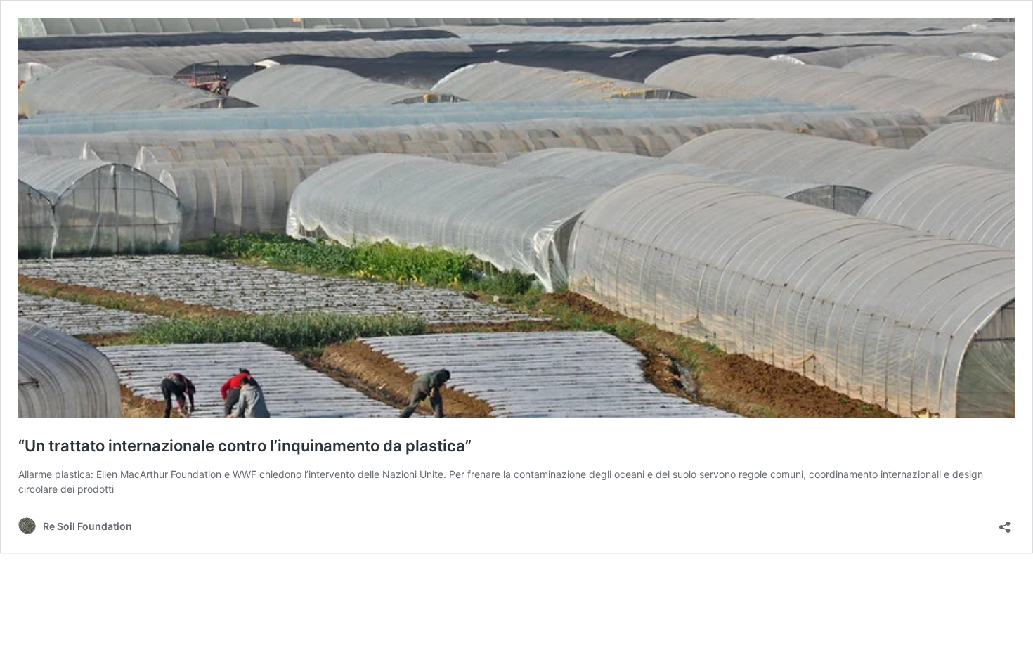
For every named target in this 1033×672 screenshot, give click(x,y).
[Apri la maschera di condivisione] (1005, 523)
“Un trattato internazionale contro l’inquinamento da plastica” (245, 446)
